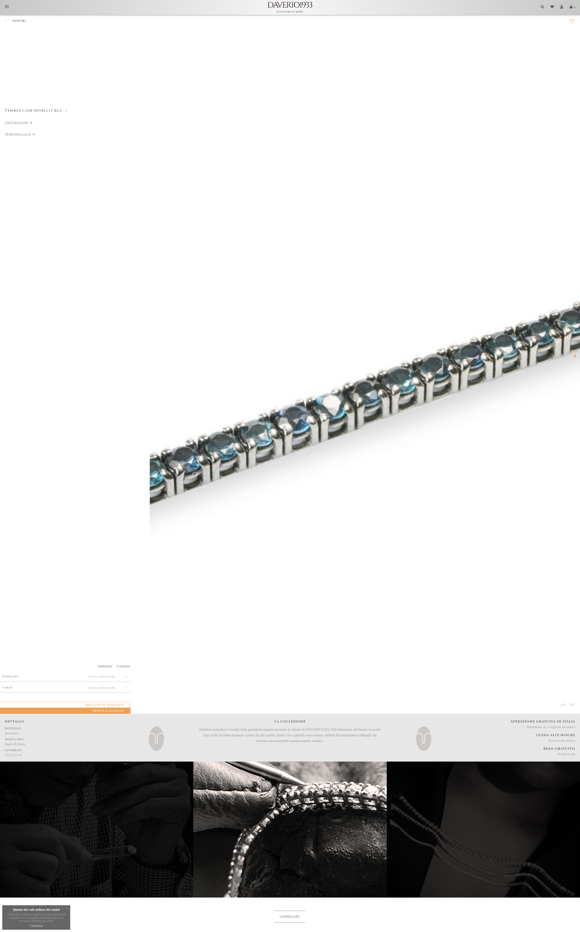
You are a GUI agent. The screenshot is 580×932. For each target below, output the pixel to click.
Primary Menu (7, 7)
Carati (7, 687)
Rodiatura (10, 676)
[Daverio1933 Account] (562, 7)
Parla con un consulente (104, 704)
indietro (19, 21)
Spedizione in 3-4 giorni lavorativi (551, 727)
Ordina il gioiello (108, 710)
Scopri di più (566, 754)
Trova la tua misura (561, 740)
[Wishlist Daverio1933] (552, 7)
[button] (572, 705)
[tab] (289, 916)
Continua (36, 925)
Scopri (483, 881)
